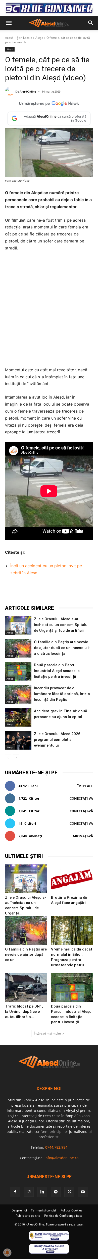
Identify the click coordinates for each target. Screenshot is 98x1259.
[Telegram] (49, 592)
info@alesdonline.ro (61, 1157)
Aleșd (39, 38)
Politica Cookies (71, 1210)
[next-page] (16, 758)
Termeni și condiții (44, 1210)
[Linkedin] (72, 592)
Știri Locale (24, 38)
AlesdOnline (28, 91)
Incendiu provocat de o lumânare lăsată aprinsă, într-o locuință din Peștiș (62, 694)
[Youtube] (83, 1192)
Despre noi (19, 1210)
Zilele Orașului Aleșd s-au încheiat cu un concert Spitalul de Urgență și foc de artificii (61, 625)
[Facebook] (26, 592)
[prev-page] (8, 758)
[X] (37, 592)
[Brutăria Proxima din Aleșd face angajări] (72, 878)
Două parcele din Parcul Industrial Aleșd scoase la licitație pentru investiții (57, 671)
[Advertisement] (49, 309)
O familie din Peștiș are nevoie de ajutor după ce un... (26, 954)
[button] (9, 23)
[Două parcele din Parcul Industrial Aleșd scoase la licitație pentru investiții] (18, 671)
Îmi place (85, 786)
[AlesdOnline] (10, 91)
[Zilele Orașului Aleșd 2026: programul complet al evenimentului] (18, 740)
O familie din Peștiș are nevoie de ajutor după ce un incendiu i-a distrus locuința (62, 648)
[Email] (84, 592)
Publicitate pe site (28, 1215)
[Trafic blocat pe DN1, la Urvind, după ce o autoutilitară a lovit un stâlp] (26, 987)
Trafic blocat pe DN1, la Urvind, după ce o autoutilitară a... (24, 1011)
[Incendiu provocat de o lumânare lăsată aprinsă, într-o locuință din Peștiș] (18, 694)
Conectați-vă (81, 798)
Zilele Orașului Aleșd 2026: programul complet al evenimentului (57, 740)
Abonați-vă (83, 836)
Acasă (9, 38)
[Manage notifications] (7, 1252)
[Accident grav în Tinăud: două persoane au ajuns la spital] (18, 717)
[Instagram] (29, 1192)
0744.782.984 (56, 1147)
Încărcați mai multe (47, 1033)
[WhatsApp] (61, 592)
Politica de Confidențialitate (63, 1215)
